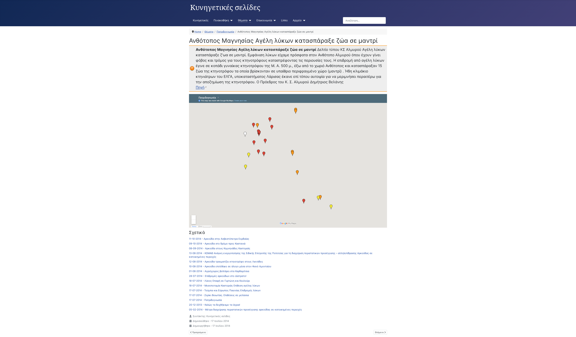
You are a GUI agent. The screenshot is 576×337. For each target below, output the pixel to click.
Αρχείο (297, 20)
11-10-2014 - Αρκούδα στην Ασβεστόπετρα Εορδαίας (219, 238)
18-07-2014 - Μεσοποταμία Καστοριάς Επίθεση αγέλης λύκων (224, 285)
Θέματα (243, 20)
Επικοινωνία (264, 20)
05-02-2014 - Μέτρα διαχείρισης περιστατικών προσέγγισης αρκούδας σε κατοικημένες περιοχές (245, 309)
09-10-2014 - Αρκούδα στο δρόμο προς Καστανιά (217, 243)
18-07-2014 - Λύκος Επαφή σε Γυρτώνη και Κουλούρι (219, 280)
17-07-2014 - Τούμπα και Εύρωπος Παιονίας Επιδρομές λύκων (225, 290)
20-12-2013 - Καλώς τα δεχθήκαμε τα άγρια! (214, 304)
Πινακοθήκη (221, 20)
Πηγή (200, 87)
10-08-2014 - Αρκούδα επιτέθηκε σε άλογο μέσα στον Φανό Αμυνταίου (230, 266)
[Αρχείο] (303, 20)
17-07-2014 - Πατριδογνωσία (205, 299)
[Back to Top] (571, 331)
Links (284, 20)
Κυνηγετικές (200, 20)
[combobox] (364, 20)
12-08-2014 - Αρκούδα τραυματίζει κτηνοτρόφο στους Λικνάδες (226, 261)
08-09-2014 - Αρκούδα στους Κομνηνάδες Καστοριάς (219, 248)
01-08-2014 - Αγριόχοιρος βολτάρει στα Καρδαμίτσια (219, 271)
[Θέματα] (249, 20)
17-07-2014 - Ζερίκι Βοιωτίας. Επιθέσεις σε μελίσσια (219, 295)
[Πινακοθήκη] (231, 20)
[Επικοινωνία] (274, 20)
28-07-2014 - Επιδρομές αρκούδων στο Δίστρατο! (217, 275)
